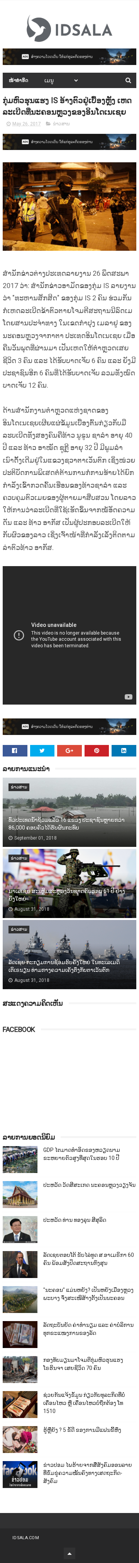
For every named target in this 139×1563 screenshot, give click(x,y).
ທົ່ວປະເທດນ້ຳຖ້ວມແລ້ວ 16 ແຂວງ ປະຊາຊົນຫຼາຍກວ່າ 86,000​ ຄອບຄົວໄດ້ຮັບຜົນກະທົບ (66, 824)
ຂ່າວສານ (61, 124)
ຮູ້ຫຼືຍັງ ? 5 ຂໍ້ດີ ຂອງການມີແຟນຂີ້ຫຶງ (82, 1430)
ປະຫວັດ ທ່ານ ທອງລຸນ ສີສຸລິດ (74, 1220)
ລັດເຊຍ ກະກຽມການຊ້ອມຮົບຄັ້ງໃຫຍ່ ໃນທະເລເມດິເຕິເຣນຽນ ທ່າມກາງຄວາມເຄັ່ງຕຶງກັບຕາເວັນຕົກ (64, 966)
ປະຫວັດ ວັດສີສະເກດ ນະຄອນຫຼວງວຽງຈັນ (89, 1185)
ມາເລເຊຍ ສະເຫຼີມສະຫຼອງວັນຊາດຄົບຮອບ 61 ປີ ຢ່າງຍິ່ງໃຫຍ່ (66, 895)
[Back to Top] (69, 1553)
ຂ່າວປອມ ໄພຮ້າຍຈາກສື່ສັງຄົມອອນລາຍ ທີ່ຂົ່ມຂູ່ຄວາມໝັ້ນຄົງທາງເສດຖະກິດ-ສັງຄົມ (87, 1473)
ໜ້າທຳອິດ (19, 80)
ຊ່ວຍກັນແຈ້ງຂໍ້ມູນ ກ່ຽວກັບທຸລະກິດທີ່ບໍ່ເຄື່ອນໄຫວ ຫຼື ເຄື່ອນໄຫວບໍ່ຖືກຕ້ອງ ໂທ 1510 (84, 1403)
